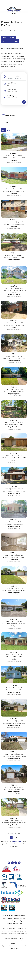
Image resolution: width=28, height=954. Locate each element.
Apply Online (8, 37)
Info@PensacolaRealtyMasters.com (11, 946)
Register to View (10, 41)
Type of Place (11, 83)
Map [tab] (8, 130)
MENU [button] (14, 14)
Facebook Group (16, 841)
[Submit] (24, 102)
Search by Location (13, 76)
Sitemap (9, 924)
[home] (14, 9)
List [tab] (3, 130)
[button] (9, 862)
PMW (23, 921)
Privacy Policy (18, 924)
